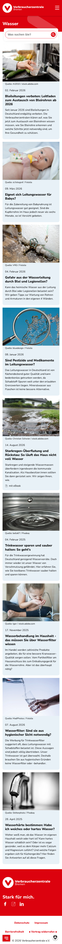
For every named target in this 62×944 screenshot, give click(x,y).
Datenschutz (21, 923)
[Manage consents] (55, 937)
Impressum (41, 923)
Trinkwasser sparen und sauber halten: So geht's (28, 547)
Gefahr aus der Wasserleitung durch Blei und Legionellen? (27, 279)
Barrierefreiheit (14, 931)
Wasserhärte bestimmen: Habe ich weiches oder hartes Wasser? (30, 827)
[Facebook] (5, 904)
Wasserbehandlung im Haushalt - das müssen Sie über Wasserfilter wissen (30, 640)
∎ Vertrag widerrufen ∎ (43, 931)
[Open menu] (6, 938)
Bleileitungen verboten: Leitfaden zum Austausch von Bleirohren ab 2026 (30, 100)
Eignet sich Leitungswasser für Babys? (28, 196)
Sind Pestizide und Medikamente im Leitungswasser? (29, 362)
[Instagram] (13, 904)
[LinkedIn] (21, 904)
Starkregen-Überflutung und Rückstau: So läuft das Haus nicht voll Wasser (30, 455)
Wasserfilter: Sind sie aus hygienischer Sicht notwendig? (28, 733)
